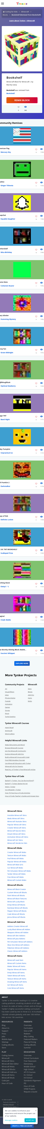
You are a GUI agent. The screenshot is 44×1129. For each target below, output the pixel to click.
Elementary (28, 1064)
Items (30, 698)
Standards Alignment (32, 1080)
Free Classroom (30, 1061)
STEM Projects (29, 1089)
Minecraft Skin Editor (10, 1064)
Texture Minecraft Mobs (16, 855)
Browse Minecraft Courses (14, 748)
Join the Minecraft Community (15, 751)
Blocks (5, 15)
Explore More (22, 663)
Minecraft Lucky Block (15, 902)
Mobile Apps (7, 1039)
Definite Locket (7, 519)
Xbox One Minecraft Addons (18, 945)
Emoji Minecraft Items (16, 972)
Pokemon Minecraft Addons (18, 948)
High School (28, 1069)
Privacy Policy (8, 1104)
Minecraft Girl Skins (15, 840)
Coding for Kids (11, 12)
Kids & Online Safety (10, 1107)
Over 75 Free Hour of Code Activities (17, 793)
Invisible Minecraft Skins (17, 815)
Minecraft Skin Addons (16, 935)
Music (7, 713)
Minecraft (25, 12)
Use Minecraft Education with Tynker (18, 763)
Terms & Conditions (9, 1102)
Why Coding (29, 1036)
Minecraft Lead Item (15, 960)
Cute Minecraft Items (15, 988)
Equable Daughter (8, 219)
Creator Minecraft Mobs (16, 852)
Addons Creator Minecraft (17, 926)
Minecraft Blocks (8, 1069)
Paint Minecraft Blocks (16, 895)
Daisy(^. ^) (5, 586)
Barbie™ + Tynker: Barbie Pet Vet (16, 784)
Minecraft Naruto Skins (16, 831)
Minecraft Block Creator (16, 889)
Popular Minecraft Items (16, 969)
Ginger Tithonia (7, 185)
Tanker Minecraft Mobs (16, 874)
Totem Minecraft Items (16, 976)
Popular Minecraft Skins (16, 825)
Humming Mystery (8, 319)
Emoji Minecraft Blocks (16, 905)
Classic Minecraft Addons (17, 951)
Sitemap (5, 1042)
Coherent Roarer (7, 286)
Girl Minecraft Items (15, 985)
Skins (30, 689)
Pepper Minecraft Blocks (17, 911)
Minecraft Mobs (8, 1066)
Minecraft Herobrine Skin (17, 843)
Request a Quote (30, 1091)
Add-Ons (31, 695)
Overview (28, 1025)
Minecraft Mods (8, 1078)
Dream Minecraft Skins (16, 834)
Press (4, 1033)
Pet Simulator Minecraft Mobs (19, 871)
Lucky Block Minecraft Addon (18, 929)
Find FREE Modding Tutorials (15, 760)
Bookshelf (10, 93)
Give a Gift (28, 1031)
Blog (3, 1025)
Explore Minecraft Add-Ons (14, 754)
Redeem (27, 1033)
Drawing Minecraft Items (17, 982)
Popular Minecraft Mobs (16, 862)
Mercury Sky (6, 152)
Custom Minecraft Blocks (17, 892)
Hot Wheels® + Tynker (13, 790)
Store (4, 1047)
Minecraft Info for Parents (14, 766)
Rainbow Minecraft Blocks (17, 908)
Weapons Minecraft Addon (17, 932)
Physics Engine (10, 698)
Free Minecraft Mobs (15, 877)
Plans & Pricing (30, 1042)
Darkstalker (5, 486)
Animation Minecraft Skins (17, 837)
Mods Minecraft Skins (15, 818)
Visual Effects (9, 692)
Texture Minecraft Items (16, 979)
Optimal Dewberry (8, 386)
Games (7, 707)
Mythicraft (8, 731)
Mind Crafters (10, 734)
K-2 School (28, 1075)
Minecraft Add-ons (9, 1072)
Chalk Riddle (6, 620)
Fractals (7, 701)
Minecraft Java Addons (16, 939)
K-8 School (28, 1078)
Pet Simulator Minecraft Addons (20, 942)
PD (25, 1083)
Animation (8, 704)
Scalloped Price (7, 553)
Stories (7, 710)
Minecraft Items (8, 1075)
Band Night (5, 419)
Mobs (30, 701)
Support (5, 1031)
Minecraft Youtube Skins (17, 821)
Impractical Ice (7, 453)
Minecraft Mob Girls (15, 865)
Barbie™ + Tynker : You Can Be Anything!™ (19, 781)
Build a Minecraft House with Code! (17, 757)
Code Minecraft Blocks (16, 914)
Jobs (3, 1036)
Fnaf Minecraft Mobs (15, 858)
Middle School (29, 1066)
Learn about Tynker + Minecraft (22, 21)
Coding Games (7, 1055)
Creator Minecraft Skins (16, 828)
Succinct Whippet (8, 653)
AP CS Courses (29, 1072)
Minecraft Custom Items (16, 963)
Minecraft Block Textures (17, 898)
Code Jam (5, 1080)
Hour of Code (7, 1083)
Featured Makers (30, 1039)
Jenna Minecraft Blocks (16, 917)
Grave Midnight (7, 352)
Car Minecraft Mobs (15, 868)
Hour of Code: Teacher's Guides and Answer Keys (22, 796)
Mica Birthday (6, 252)
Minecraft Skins (8, 1061)
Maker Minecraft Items (16, 966)
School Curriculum (31, 1058)
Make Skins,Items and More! (15, 745)
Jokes (7, 695)
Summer (27, 1047)
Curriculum (28, 1028)
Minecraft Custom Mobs (16, 880)
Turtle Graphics (10, 717)
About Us (5, 1028)
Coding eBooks (8, 1045)
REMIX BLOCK (22, 100)
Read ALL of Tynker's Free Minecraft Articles (20, 769)
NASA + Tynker (10, 787)
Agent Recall (9, 727)
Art (6, 689)
